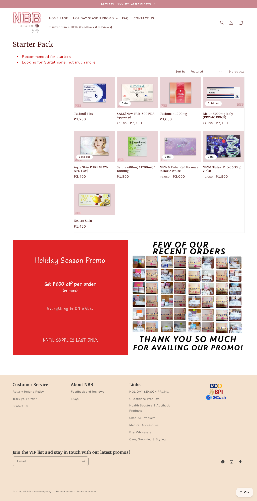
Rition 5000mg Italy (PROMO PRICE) (218, 115)
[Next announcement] (243, 4)
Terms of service (86, 491)
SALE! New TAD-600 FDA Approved (136, 115)
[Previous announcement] (13, 4)
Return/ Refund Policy (28, 392)
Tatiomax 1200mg (173, 114)
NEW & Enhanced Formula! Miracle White (179, 169)
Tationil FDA (83, 114)
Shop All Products (142, 418)
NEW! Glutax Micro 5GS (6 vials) (222, 169)
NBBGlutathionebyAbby (37, 491)
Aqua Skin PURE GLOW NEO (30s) (91, 169)
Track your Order (25, 399)
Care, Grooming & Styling (147, 439)
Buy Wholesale (140, 432)
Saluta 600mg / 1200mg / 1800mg (136, 169)
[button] (95, 18)
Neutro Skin (83, 221)
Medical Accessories (144, 425)
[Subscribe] (83, 461)
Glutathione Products (144, 399)
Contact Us (20, 406)
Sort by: (180, 72)
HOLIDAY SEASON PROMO (149, 392)
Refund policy (64, 491)
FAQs (75, 399)
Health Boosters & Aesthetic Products (149, 408)
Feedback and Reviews (87, 392)
